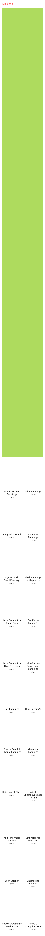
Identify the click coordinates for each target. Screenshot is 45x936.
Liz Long (7, 3)
